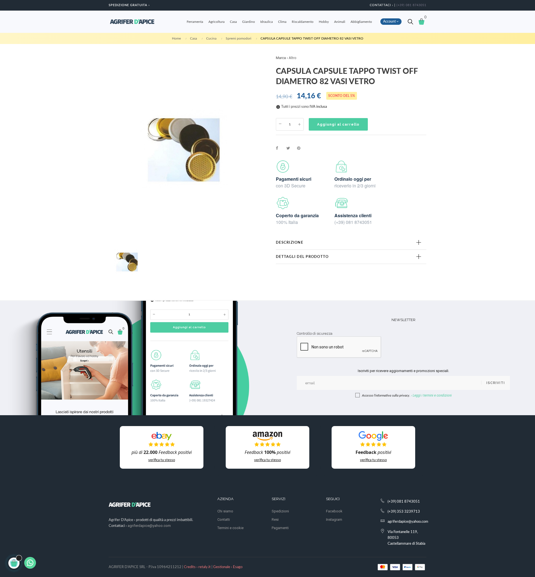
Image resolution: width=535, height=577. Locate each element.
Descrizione (289, 242)
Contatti (223, 519)
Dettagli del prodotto (302, 256)
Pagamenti (280, 528)
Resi (275, 519)
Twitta (290, 148)
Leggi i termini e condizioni (432, 395)
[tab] (351, 242)
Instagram (334, 519)
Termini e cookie (230, 528)
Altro (292, 58)
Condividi (280, 148)
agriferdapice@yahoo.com (149, 526)
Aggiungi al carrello (338, 124)
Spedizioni (280, 511)
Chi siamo (225, 511)
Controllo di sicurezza (314, 333)
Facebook (334, 511)
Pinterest (301, 148)
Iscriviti (495, 383)
